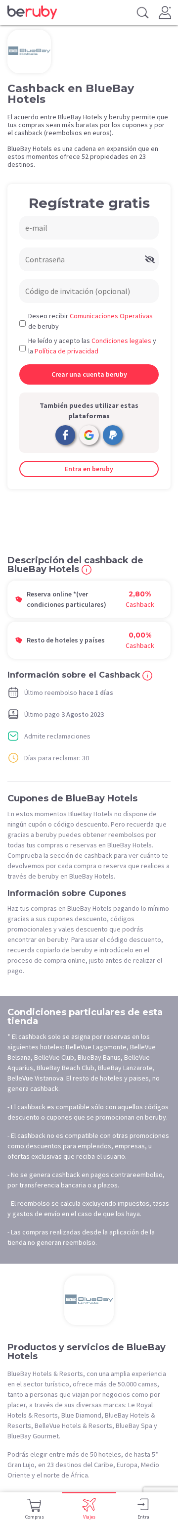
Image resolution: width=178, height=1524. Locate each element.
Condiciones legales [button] (121, 340)
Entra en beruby (89, 468)
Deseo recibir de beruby (90, 321)
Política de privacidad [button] (66, 350)
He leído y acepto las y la (92, 345)
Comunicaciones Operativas (111, 315)
